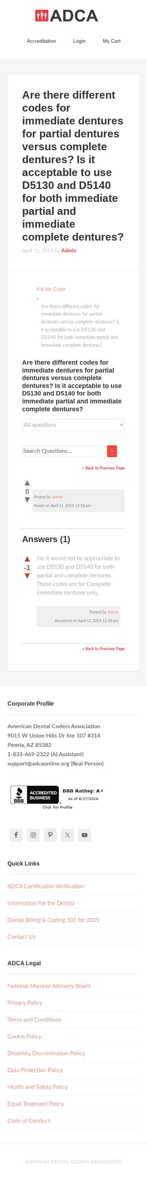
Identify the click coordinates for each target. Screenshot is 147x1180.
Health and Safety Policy (37, 1087)
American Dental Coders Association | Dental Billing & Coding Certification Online (73, 18)
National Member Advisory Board (48, 986)
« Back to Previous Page (103, 468)
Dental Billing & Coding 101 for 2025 (53, 920)
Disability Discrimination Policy (46, 1053)
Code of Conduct (28, 1121)
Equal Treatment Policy (35, 1104)
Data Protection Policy (35, 1070)
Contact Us (21, 937)
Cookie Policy (24, 1036)
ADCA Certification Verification (45, 886)
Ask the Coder (51, 289)
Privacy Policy (24, 1003)
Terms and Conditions (34, 1020)
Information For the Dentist (41, 903)
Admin (57, 497)
